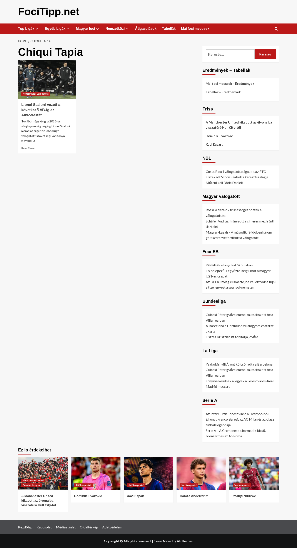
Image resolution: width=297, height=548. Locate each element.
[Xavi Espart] (148, 473)
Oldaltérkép (89, 527)
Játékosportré (83, 485)
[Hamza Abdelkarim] (201, 473)
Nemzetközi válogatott (35, 93)
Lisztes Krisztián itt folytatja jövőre (232, 337)
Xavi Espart (214, 144)
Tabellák (169, 28)
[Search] (276, 29)
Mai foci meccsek (195, 28)
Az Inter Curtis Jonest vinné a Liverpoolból (237, 414)
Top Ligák (26, 28)
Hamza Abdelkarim (194, 496)
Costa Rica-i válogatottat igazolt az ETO (236, 171)
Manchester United (33, 480)
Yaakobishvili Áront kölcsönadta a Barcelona (239, 364)
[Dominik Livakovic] (95, 473)
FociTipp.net (48, 11)
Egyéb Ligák (55, 28)
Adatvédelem (112, 527)
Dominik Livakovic (219, 136)
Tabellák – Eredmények (223, 92)
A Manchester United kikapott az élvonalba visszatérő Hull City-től (239, 124)
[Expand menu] (36, 29)
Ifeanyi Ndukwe (244, 496)
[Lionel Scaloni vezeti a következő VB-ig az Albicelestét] (47, 79)
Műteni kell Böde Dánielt (224, 182)
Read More (28, 148)
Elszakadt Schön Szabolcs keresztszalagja (237, 177)
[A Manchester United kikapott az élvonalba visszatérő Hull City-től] (43, 473)
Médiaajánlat (66, 527)
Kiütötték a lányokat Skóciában (229, 265)
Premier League (31, 485)
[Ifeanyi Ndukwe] (254, 473)
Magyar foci (85, 28)
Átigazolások (146, 28)
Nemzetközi (115, 28)
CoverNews (163, 541)
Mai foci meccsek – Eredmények (230, 83)
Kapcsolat (44, 527)
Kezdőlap (25, 527)
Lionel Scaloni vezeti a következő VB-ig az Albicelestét (40, 110)
